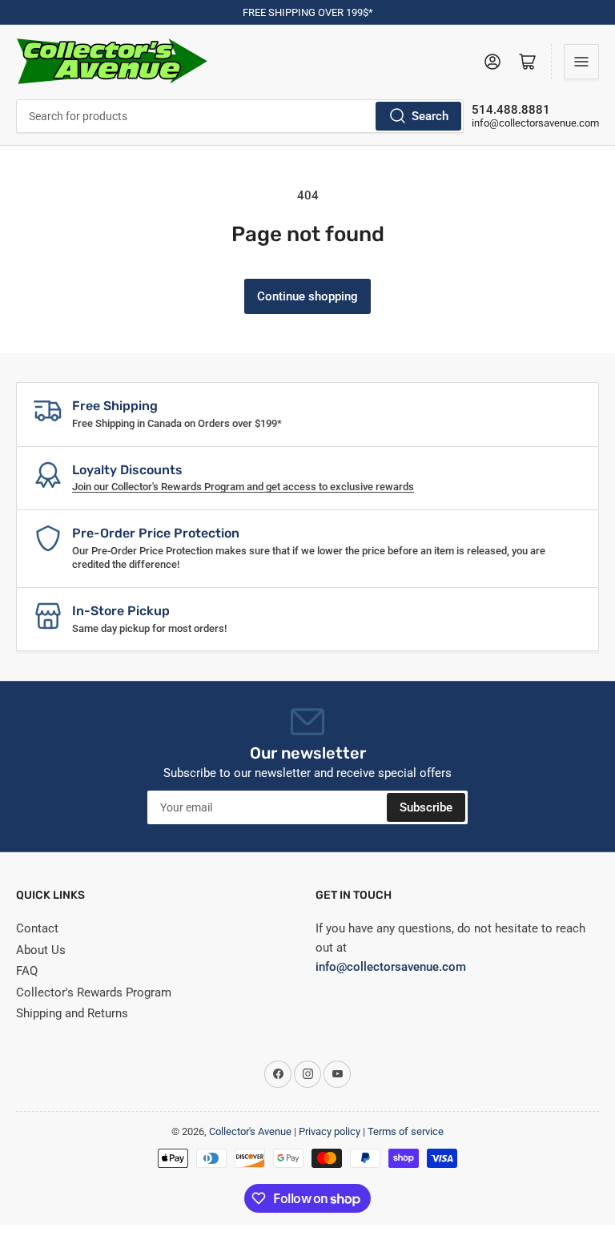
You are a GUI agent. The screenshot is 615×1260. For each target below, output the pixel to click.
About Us (41, 950)
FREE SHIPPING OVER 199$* (308, 12)
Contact (37, 928)
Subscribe (426, 807)
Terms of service (406, 1131)
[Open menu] (581, 61)
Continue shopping (307, 296)
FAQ (27, 971)
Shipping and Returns (72, 1013)
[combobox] (240, 116)
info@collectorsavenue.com (535, 123)
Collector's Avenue (250, 1131)
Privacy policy (329, 1131)
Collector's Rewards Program (93, 992)
